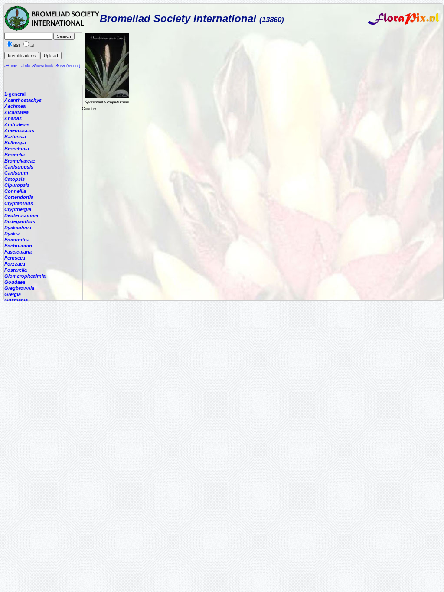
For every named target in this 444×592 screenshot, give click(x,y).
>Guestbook (42, 66)
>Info (25, 66)
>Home (10, 66)
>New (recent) (67, 66)
